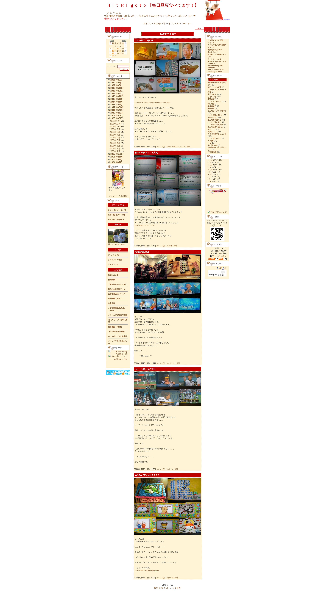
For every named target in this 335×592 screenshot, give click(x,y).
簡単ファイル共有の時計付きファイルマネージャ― (167, 23)
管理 (188, 147)
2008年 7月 (115, 135)
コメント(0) (160, 147)
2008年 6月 (115, 137)
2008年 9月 (115, 129)
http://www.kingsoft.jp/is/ (144, 225)
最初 (156, 588)
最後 (178, 588)
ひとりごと (170, 363)
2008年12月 (115, 121)
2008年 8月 (115, 132)
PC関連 (169, 246)
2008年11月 (115, 124)
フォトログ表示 (219, 256)
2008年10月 (115, 126)
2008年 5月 (115, 140)
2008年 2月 (115, 148)
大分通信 (170, 578)
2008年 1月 (115, 151)
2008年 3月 (115, 146)
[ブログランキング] (217, 212)
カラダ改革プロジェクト (176, 147)
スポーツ (170, 469)
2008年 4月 (115, 143)
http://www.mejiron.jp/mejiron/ (147, 570)
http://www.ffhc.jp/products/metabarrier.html (152, 102)
